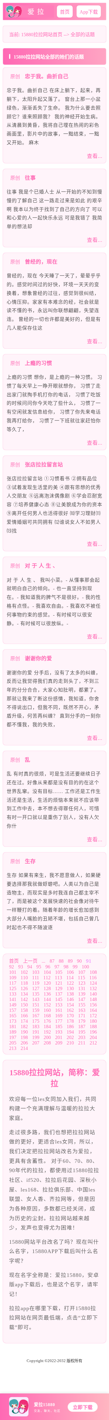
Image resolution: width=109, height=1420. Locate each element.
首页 (65, 11)
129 (58, 988)
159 (35, 1010)
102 (24, 972)
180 (93, 1021)
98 (66, 966)
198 (24, 1037)
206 (24, 1042)
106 (70, 972)
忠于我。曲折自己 (46, 76)
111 (35, 977)
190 (24, 1032)
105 (58, 972)
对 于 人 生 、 (41, 566)
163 (81, 1010)
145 (58, 999)
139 (81, 993)
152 (47, 1004)
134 (24, 993)
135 (35, 993)
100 (85, 966)
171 (81, 1015)
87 (52, 961)
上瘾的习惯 (38, 363)
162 (70, 1010)
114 (70, 977)
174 (24, 1021)
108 (93, 972)
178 (70, 1021)
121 (58, 983)
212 (93, 1042)
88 (61, 961)
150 (24, 1004)
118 (24, 983)
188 (93, 1026)
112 (47, 977)
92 (11, 966)
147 (81, 999)
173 (12, 1021)
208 (47, 1042)
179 (81, 1021)
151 (35, 1004)
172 (93, 1015)
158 (24, 1010)
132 (93, 988)
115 (81, 977)
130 (70, 988)
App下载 (89, 11)
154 (70, 1004)
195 (81, 1032)
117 (12, 983)
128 (47, 988)
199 (35, 1037)
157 (12, 1010)
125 (12, 988)
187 (81, 1026)
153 (58, 1004)
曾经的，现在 (41, 262)
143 (35, 999)
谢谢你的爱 (38, 658)
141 (12, 999)
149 (12, 1004)
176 (47, 1021)
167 (35, 1015)
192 (47, 1032)
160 (47, 1010)
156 (93, 1004)
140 (93, 993)
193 (58, 1032)
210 (70, 1042)
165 (12, 1015)
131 (81, 988)
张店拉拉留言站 (44, 465)
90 (79, 961)
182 (24, 1026)
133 (12, 993)
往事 (30, 178)
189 (12, 1032)
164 (93, 1010)
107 (81, 972)
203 (81, 1037)
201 (58, 1037)
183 (35, 1026)
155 (81, 1004)
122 (70, 983)
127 (35, 988)
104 (47, 972)
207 (35, 1042)
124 (93, 983)
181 (12, 1026)
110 (24, 977)
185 (58, 1026)
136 (47, 993)
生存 (30, 861)
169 (58, 1015)
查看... (94, 156)
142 (24, 999)
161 (58, 1010)
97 (56, 966)
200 (47, 1037)
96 (47, 966)
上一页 (30, 961)
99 (75, 966)
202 (70, 1037)
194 (70, 1032)
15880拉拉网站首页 (41, 34)
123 (81, 983)
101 (12, 972)
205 (12, 1042)
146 (70, 999)
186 (70, 1026)
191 (35, 1032)
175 (35, 1021)
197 (12, 1037)
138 (70, 993)
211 (81, 1042)
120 (47, 983)
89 (70, 961)
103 (35, 972)
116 (93, 977)
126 (24, 988)
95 (38, 966)
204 (93, 1037)
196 (93, 1032)
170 (70, 1015)
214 (24, 1048)
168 (47, 1015)
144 (47, 999)
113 (58, 977)
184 (47, 1026)
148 (93, 999)
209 (58, 1042)
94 (29, 966)
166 (24, 1015)
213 (12, 1048)
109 (12, 977)
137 (58, 993)
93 (20, 966)
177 (58, 1021)
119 (35, 983)
